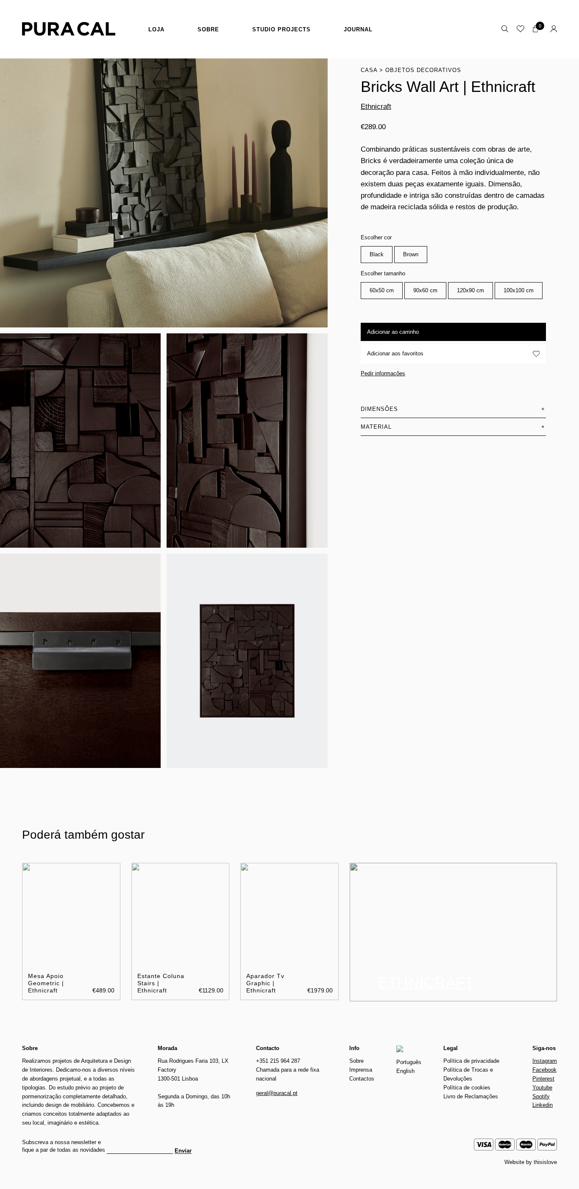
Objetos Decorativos (423, 70)
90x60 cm (425, 290)
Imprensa (360, 1070)
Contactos (361, 1078)
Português (408, 1062)
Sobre (208, 29)
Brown (410, 254)
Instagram (544, 1061)
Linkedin (542, 1105)
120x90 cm (470, 290)
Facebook (544, 1070)
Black (377, 254)
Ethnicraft (376, 107)
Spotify (541, 1096)
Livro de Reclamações (470, 1096)
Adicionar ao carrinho (393, 332)
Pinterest (543, 1078)
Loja (156, 29)
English (405, 1071)
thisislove (545, 1162)
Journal (358, 29)
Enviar (183, 1151)
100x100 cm (519, 290)
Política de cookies (466, 1087)
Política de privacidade (471, 1061)
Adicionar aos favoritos (395, 353)
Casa (369, 70)
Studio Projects (281, 29)
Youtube (542, 1087)
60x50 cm (382, 290)
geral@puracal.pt (277, 1093)
